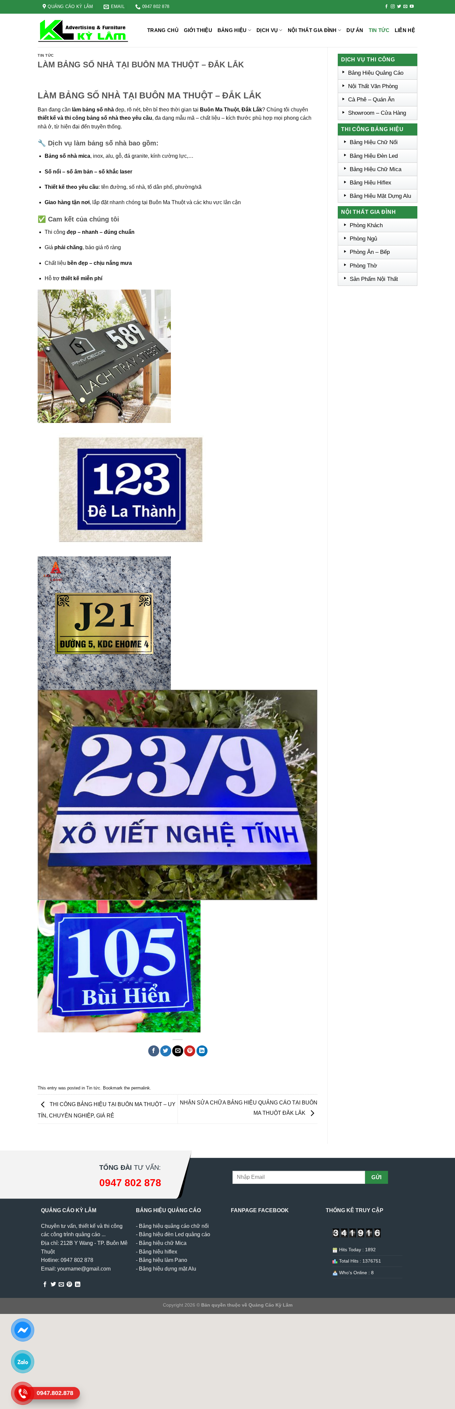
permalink (140, 1087)
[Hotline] (22, 1393)
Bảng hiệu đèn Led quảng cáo (174, 1234)
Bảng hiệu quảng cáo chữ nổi (174, 1226)
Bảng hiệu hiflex (158, 1252)
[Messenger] (22, 1330)
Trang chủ (163, 30)
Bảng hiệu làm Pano (163, 1260)
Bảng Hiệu (232, 30)
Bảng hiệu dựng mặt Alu (167, 1269)
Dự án (354, 30)
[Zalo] (22, 1361)
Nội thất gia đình (312, 30)
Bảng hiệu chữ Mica (163, 1243)
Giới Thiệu (198, 30)
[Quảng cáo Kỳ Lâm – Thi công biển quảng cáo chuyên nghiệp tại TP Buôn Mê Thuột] (84, 30)
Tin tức (379, 30)
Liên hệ (405, 30)
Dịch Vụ (267, 30)
